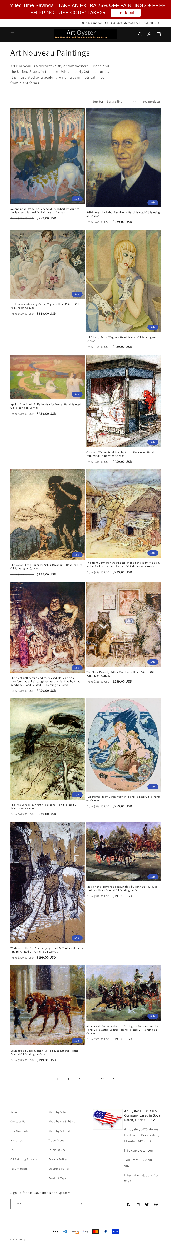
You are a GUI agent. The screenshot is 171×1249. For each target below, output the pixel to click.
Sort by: (98, 101)
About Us (16, 1140)
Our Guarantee (20, 1131)
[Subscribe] (80, 1204)
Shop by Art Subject (61, 1121)
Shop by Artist (57, 1112)
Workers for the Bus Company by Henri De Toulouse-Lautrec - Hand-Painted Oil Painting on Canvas (47, 949)
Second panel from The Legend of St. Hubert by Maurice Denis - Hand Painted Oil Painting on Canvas (44, 210)
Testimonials (19, 1168)
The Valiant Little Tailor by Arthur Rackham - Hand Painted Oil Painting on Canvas (46, 566)
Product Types (58, 1178)
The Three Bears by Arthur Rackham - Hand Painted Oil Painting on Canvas (120, 673)
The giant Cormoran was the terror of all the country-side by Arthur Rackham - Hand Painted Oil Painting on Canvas (123, 564)
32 (102, 1079)
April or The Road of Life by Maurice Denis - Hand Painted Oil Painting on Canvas (45, 406)
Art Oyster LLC (26, 1239)
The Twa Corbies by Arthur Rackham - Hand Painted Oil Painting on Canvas (44, 806)
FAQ (13, 1150)
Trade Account (58, 1140)
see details (126, 12)
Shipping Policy (58, 1168)
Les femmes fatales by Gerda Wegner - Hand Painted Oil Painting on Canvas (44, 306)
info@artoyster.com (139, 1150)
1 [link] (57, 1079)
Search (15, 1112)
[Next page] (113, 1079)
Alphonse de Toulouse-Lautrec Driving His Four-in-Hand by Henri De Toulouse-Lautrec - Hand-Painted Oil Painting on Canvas (122, 1030)
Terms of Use (57, 1150)
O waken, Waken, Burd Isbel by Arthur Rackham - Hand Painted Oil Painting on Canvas (120, 454)
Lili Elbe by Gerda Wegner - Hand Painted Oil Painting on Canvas (121, 339)
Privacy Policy (57, 1159)
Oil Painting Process (23, 1159)
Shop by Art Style (60, 1131)
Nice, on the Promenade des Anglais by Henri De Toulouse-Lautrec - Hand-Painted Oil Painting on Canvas (122, 888)
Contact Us (17, 1121)
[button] (12, 34)
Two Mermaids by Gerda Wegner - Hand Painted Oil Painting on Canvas (123, 798)
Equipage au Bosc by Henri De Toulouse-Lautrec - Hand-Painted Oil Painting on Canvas (44, 1052)
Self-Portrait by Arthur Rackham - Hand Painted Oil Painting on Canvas (123, 214)
